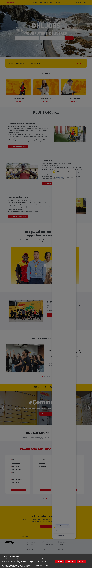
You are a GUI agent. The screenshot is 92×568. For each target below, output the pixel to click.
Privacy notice (20, 566)
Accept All (81, 561)
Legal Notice (25, 566)
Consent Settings (59, 561)
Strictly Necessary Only (70, 561)
